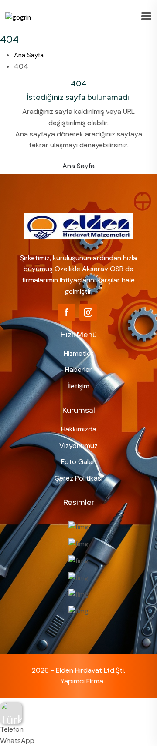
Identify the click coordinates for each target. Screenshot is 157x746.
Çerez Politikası (78, 478)
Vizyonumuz (78, 445)
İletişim (78, 386)
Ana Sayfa (29, 55)
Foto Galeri (78, 461)
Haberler (78, 369)
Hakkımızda (78, 429)
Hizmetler (78, 353)
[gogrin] (18, 17)
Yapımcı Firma (82, 681)
